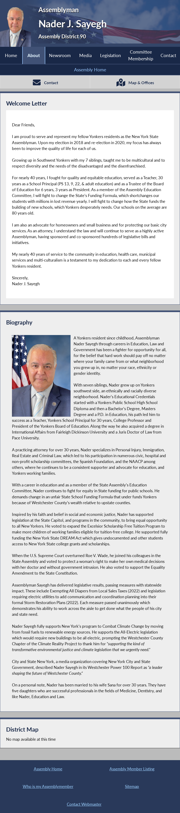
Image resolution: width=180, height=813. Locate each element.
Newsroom (60, 55)
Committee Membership (140, 55)
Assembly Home (90, 69)
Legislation (110, 55)
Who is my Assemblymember (48, 786)
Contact (168, 55)
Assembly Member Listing (131, 768)
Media (85, 55)
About (33, 55)
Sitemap (132, 786)
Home (11, 55)
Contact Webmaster (84, 804)
